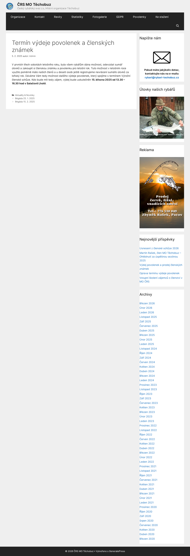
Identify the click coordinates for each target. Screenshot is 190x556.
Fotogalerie (100, 16)
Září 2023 (145, 398)
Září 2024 (145, 357)
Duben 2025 (147, 330)
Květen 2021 (147, 484)
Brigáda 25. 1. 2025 (25, 98)
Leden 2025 (147, 344)
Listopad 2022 (148, 430)
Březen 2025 (147, 335)
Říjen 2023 (146, 393)
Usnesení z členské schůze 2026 (159, 248)
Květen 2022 (147, 443)
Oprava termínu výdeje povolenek (159, 273)
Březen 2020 (147, 538)
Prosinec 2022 (148, 425)
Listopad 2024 (148, 348)
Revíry (58, 16)
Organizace (18, 16)
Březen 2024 (147, 375)
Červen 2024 (147, 362)
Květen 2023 (147, 407)
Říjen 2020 (146, 511)
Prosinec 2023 (148, 384)
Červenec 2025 (149, 325)
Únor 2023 (146, 416)
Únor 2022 (146, 457)
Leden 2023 (147, 421)
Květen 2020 (147, 529)
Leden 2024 (147, 380)
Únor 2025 (146, 339)
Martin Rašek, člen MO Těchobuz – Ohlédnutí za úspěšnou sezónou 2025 (160, 256)
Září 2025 (145, 321)
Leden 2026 (147, 312)
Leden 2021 (147, 502)
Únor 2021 (146, 497)
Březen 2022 (147, 452)
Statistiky (77, 16)
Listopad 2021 (148, 470)
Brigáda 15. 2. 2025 (25, 101)
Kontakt (40, 16)
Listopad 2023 (148, 389)
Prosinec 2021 (148, 466)
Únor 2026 (146, 307)
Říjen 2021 (146, 475)
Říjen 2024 (146, 353)
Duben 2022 (147, 448)
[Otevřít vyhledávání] (177, 25)
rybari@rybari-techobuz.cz (162, 77)
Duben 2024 (147, 371)
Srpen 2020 (146, 520)
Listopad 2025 (148, 316)
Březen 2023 (147, 412)
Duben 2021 (147, 488)
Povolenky (139, 16)
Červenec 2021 (148, 479)
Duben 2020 (147, 534)
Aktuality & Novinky (24, 95)
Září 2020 (145, 516)
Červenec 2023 (149, 402)
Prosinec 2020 (148, 507)
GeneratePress (117, 551)
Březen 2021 (147, 493)
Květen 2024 (147, 366)
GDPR (120, 16)
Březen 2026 (147, 303)
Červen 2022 (147, 439)
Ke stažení (162, 16)
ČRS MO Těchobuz (34, 4)
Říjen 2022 (146, 434)
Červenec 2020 (149, 525)
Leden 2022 (147, 461)
